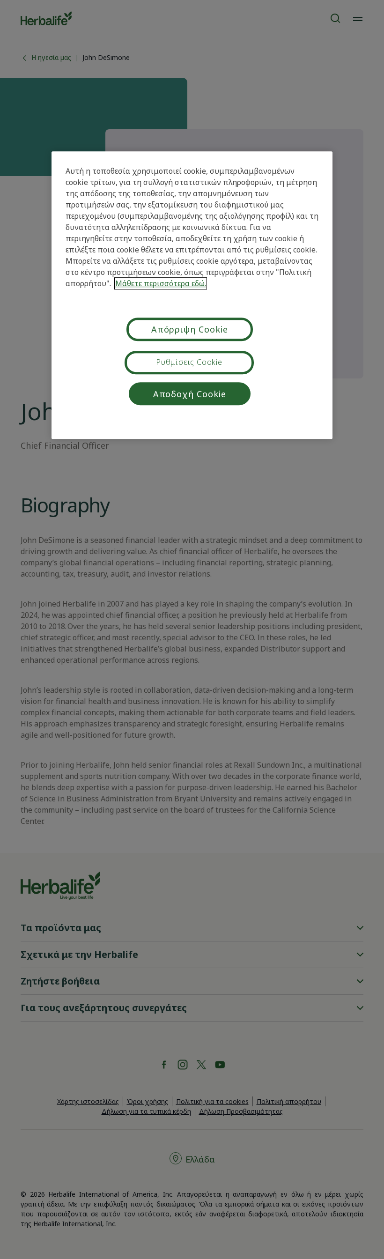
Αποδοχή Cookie (190, 394)
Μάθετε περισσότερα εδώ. (160, 283)
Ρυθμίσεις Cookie (189, 362)
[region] (192, 295)
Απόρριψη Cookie (190, 329)
